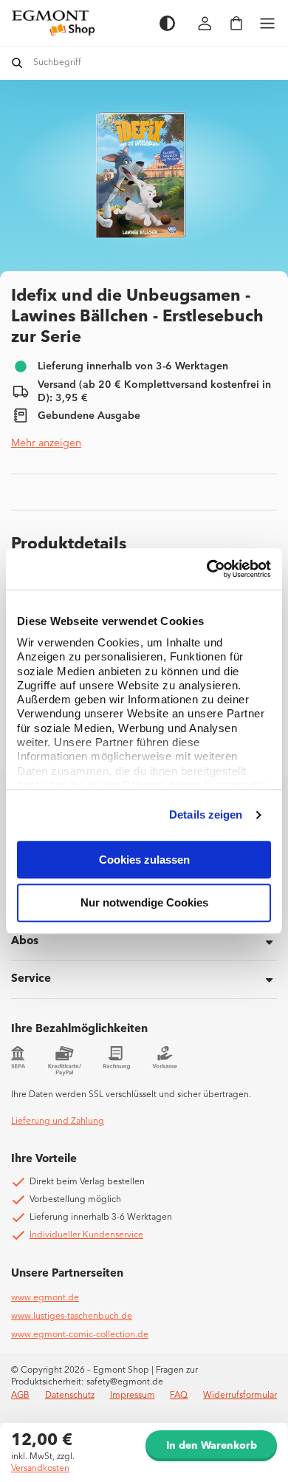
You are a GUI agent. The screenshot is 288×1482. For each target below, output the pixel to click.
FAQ (179, 1395)
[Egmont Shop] (78, 23)
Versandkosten (40, 1468)
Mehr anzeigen (46, 443)
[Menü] (267, 23)
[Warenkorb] (236, 23)
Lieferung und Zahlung (57, 1121)
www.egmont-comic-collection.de (79, 1335)
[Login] (205, 23)
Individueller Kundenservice (86, 1235)
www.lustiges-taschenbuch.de (71, 1316)
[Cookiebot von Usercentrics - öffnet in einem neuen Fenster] (207, 568)
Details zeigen (205, 814)
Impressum (132, 1395)
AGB (20, 1395)
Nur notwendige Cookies (144, 903)
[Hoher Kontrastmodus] (167, 23)
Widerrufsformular (240, 1395)
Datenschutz (70, 1395)
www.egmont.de (45, 1298)
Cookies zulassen (144, 859)
